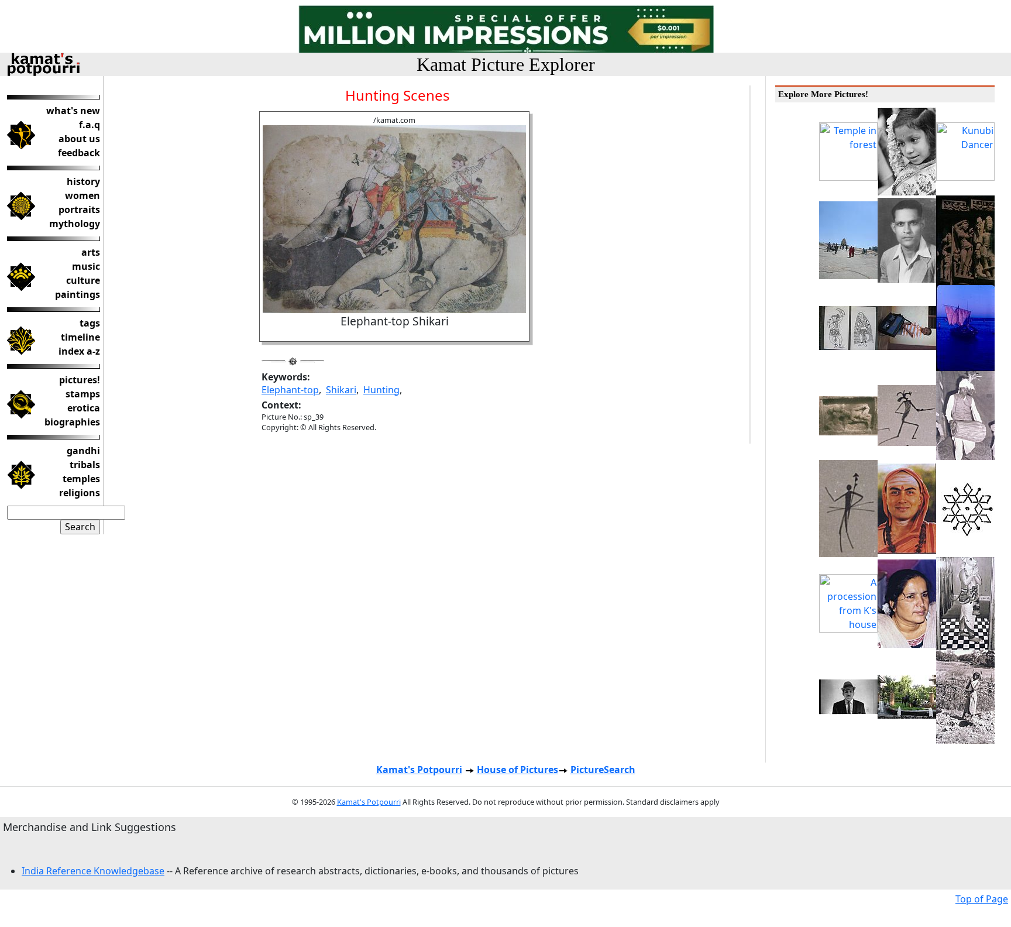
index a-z (79, 351)
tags (90, 323)
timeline (80, 337)
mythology (74, 223)
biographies (72, 422)
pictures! (79, 379)
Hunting (381, 389)
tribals (85, 464)
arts (90, 252)
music (86, 266)
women (82, 195)
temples (81, 478)
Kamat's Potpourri (419, 769)
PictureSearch (602, 769)
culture (83, 280)
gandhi (83, 450)
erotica (83, 407)
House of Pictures (517, 769)
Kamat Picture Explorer (506, 64)
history (83, 181)
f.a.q (89, 124)
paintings (77, 294)
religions (79, 492)
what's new (73, 110)
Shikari (341, 389)
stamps (83, 393)
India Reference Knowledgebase (93, 870)
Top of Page (981, 898)
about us (79, 138)
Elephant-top (290, 389)
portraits (79, 209)
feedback (79, 152)
